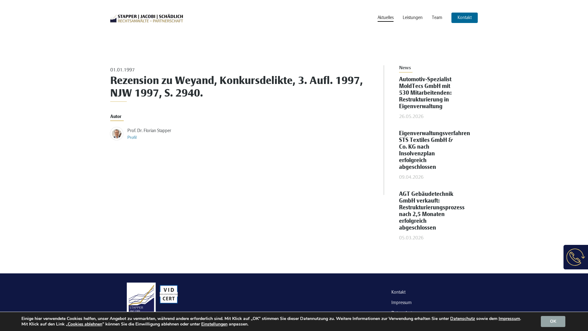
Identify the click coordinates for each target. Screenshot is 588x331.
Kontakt (398, 292)
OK (553, 321)
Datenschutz (462, 318)
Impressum (401, 303)
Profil (132, 138)
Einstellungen (214, 324)
